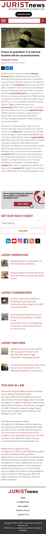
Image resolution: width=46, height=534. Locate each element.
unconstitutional (18, 93)
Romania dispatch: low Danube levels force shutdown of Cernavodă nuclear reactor (27, 276)
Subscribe (23, 231)
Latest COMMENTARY (16, 292)
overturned (6, 107)
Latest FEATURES (13, 343)
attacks (4, 165)
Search (42, 20)
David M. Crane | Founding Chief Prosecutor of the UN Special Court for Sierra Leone (26, 326)
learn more (10, 438)
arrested (5, 154)
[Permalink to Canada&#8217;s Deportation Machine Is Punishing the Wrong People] (4, 300)
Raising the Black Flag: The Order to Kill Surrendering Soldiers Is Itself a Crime (26, 317)
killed (15, 131)
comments (19, 85)
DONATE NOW (23, 14)
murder (16, 168)
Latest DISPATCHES (14, 255)
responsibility (37, 137)
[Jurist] (23, 6)
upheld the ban (36, 110)
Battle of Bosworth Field (26, 402)
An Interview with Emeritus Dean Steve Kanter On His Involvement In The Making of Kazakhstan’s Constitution (28, 368)
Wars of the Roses (26, 405)
